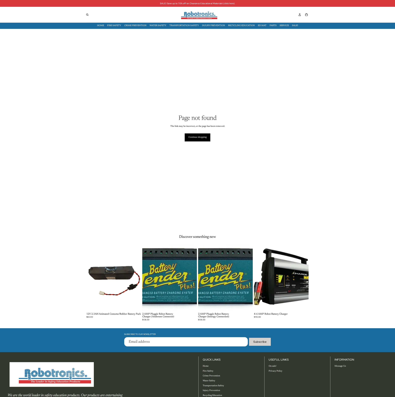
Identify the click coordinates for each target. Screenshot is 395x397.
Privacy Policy (275, 371)
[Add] (136, 307)
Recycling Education (212, 395)
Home (206, 366)
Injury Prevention (211, 390)
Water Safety (209, 381)
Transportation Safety (213, 386)
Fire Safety (208, 371)
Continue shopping (197, 137)
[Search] (87, 14)
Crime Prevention (211, 376)
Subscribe (259, 341)
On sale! (272, 366)
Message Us (340, 366)
